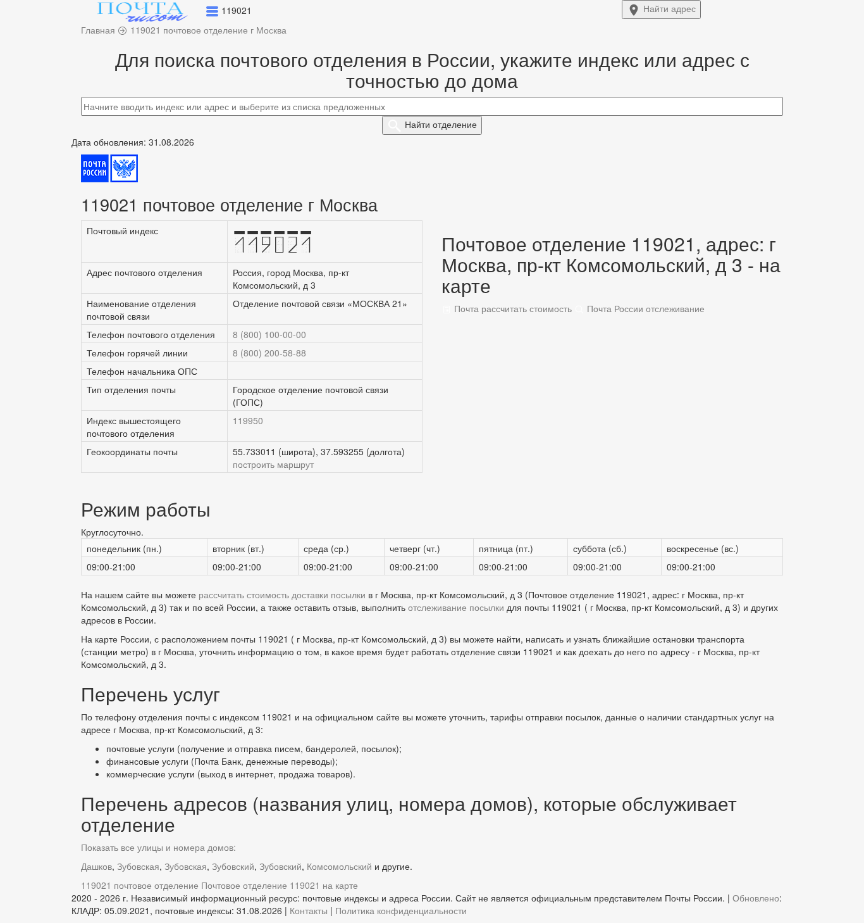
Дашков (96, 866)
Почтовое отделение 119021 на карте (279, 885)
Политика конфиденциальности (401, 910)
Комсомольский (339, 866)
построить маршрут (273, 464)
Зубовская (138, 866)
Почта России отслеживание (644, 308)
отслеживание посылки (456, 607)
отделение (441, 124)
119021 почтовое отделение (140, 885)
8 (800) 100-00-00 (269, 334)
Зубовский (233, 866)
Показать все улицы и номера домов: (158, 847)
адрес (669, 8)
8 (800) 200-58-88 (269, 352)
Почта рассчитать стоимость (512, 308)
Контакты (309, 910)
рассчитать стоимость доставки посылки (282, 594)
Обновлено (755, 897)
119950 (248, 420)
